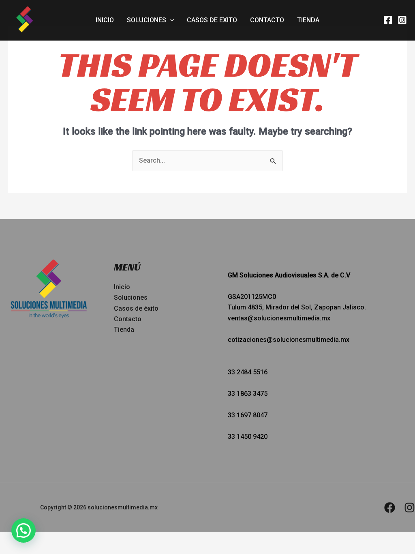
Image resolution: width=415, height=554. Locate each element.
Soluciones (146, 20)
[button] (170, 20)
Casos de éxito (136, 308)
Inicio (105, 20)
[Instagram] (402, 20)
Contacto (267, 20)
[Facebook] (388, 20)
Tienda (308, 20)
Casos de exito (212, 20)
